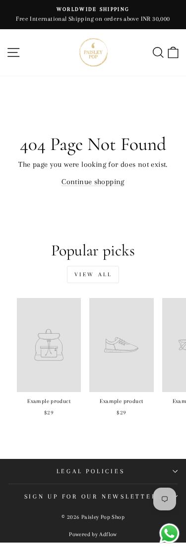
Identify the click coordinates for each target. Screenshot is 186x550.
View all (93, 274)
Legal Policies (91, 471)
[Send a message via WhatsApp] (169, 533)
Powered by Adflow (93, 534)
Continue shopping (93, 181)
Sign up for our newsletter (90, 496)
